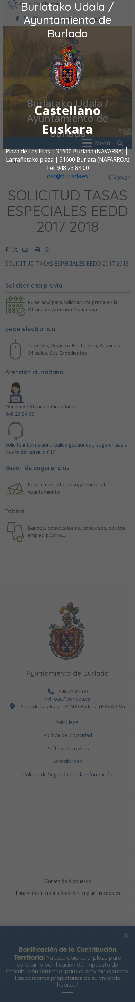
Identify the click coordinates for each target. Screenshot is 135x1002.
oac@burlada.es (67, 176)
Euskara (67, 129)
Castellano (67, 110)
